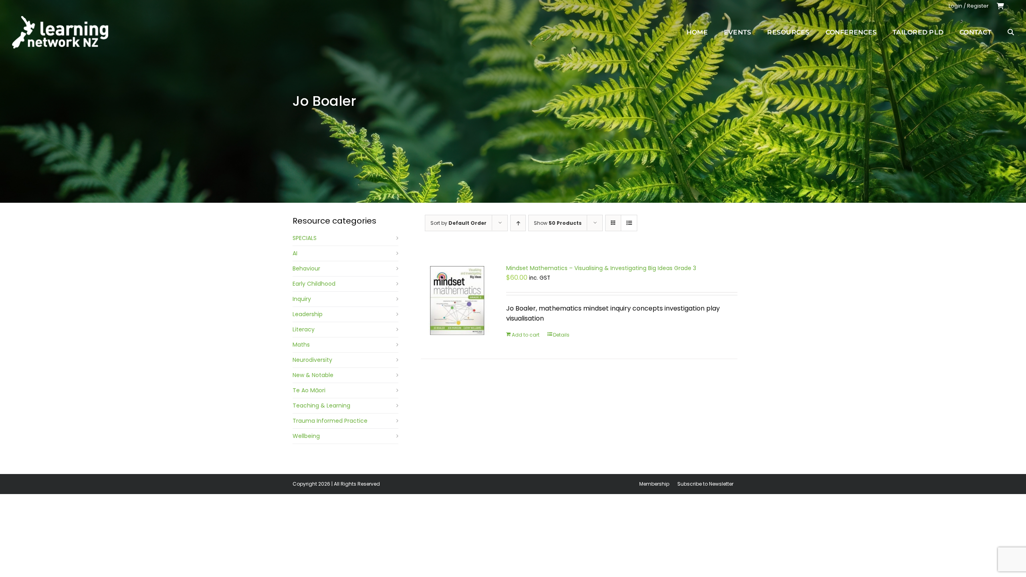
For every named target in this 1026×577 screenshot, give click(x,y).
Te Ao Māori (309, 390)
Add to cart (525, 334)
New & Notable (313, 375)
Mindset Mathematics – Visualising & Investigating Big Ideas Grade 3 (601, 268)
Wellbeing (306, 436)
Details (561, 334)
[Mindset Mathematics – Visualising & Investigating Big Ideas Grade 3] (457, 300)
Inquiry (302, 299)
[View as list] (629, 223)
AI (295, 253)
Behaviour (306, 268)
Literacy (304, 329)
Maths (301, 345)
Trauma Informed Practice (330, 421)
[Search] (1011, 32)
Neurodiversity (312, 360)
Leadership (308, 314)
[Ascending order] (518, 223)
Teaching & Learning (321, 405)
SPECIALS (305, 238)
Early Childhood (314, 284)
